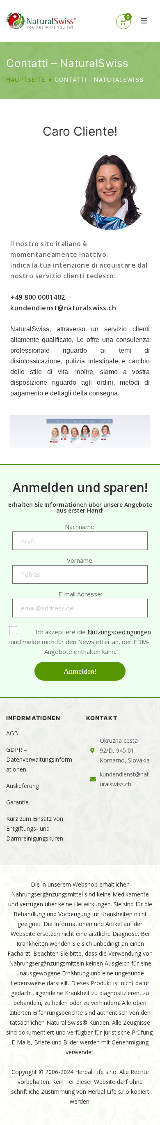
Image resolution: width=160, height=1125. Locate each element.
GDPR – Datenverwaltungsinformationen (39, 759)
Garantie (17, 802)
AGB (12, 733)
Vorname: (80, 560)
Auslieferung (22, 786)
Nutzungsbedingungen (119, 632)
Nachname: (80, 526)
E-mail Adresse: (80, 594)
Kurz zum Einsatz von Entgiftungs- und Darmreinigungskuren (34, 828)
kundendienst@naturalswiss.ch (63, 307)
